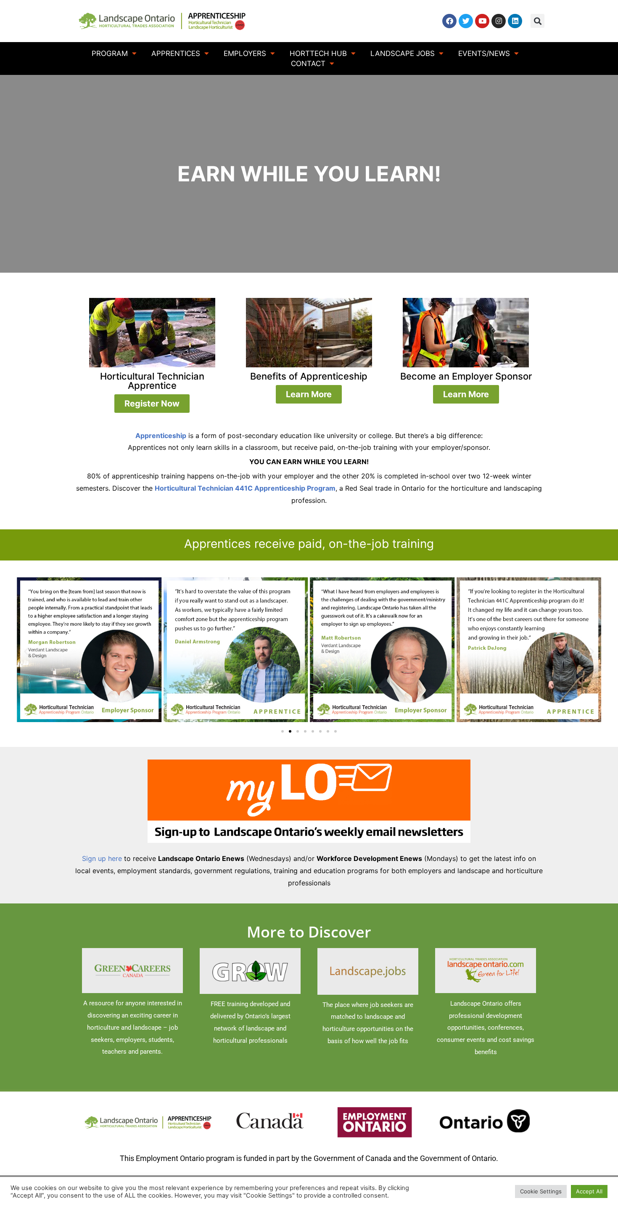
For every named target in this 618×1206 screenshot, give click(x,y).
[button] (537, 21)
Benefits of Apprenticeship (308, 376)
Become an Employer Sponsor (466, 376)
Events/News (484, 53)
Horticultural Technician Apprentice (152, 381)
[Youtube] (482, 21)
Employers (245, 53)
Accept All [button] (589, 1191)
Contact (308, 63)
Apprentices (175, 53)
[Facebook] (449, 21)
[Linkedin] (515, 21)
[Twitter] (466, 21)
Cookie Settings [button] (541, 1191)
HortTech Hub (318, 53)
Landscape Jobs (402, 53)
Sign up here (102, 858)
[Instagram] (498, 21)
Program (110, 53)
